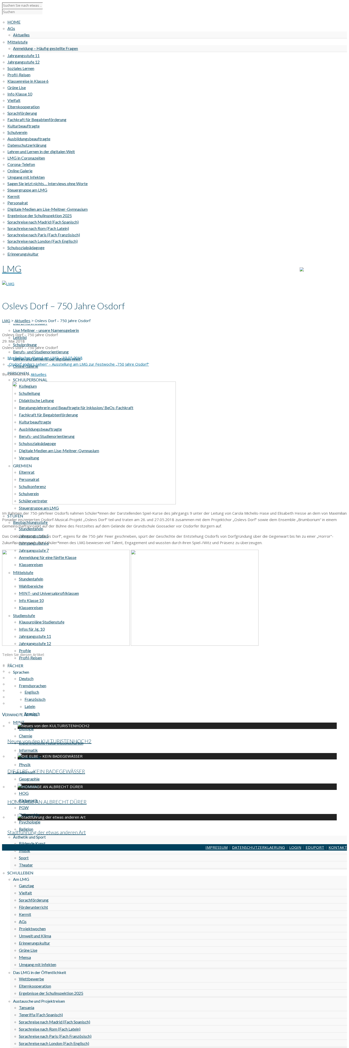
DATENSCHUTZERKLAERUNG (258, 847)
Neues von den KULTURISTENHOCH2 (49, 741)
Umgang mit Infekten (37, 964)
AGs (23, 921)
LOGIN (295, 847)
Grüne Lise (28, 950)
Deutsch (26, 678)
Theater (26, 864)
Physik (25, 764)
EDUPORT (315, 847)
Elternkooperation (35, 985)
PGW (24, 807)
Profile (25, 650)
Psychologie (29, 821)
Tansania (26, 1007)
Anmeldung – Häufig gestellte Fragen (45, 48)
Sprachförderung (34, 899)
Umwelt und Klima (35, 935)
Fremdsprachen (32, 685)
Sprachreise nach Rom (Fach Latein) (49, 1028)
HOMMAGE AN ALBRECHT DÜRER (47, 802)
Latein (30, 706)
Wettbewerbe (31, 978)
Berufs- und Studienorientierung (41, 351)
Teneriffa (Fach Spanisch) (41, 1014)
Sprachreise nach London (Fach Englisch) (54, 1043)
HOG (24, 793)
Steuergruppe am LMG (39, 507)
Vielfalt (25, 892)
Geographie (29, 778)
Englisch (32, 692)
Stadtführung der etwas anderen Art (46, 832)
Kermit (25, 914)
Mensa (25, 957)
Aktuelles (21, 34)
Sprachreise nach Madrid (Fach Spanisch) (54, 1021)
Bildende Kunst (32, 843)
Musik (24, 850)
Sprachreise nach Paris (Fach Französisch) (55, 1036)
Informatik (28, 750)
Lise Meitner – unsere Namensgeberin (46, 330)
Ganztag (26, 885)
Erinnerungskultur (34, 942)
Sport (24, 857)
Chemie (25, 735)
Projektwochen (32, 928)
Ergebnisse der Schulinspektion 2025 (51, 993)
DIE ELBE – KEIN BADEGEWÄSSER (46, 771)
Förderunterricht (33, 907)
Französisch (35, 699)
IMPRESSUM (216, 847)
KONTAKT (338, 269)
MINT (19, 722)
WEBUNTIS (314, 269)
